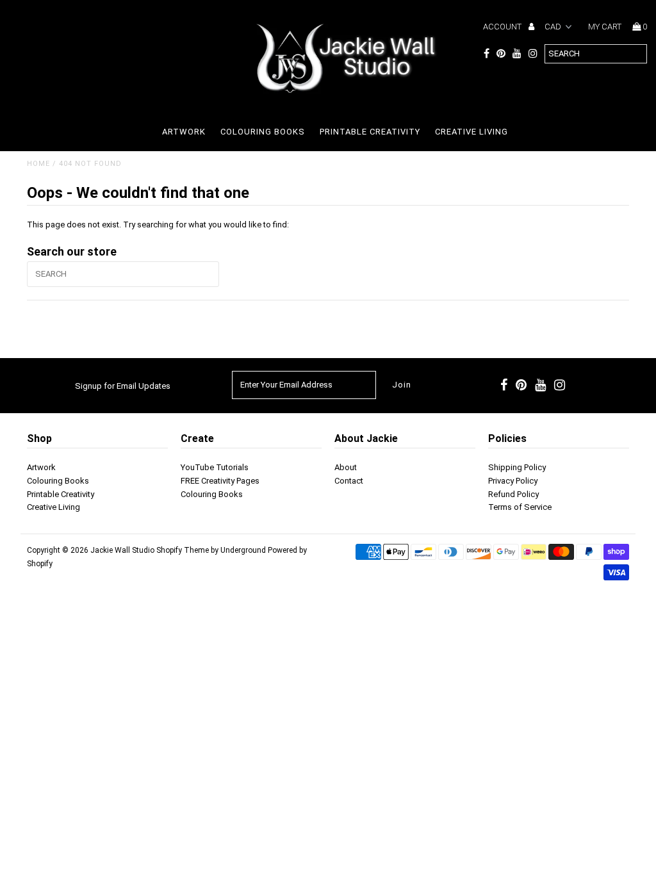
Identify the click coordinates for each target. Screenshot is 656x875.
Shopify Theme (182, 550)
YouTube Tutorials (215, 467)
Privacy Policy (512, 481)
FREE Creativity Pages (220, 481)
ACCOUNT (503, 26)
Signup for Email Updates (122, 386)
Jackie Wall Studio (122, 550)
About (345, 467)
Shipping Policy (517, 467)
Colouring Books (262, 131)
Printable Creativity (370, 131)
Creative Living (471, 131)
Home (38, 163)
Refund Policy (513, 494)
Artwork (184, 131)
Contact (348, 481)
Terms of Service (520, 507)
